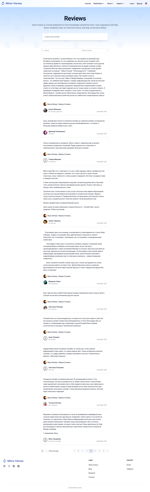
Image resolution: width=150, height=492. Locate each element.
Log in (132, 3)
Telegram (130, 469)
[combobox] (95, 50)
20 (78, 451)
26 (103, 451)
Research (92, 473)
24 (95, 451)
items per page (53, 451)
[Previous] (74, 451)
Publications (97, 3)
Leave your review (52, 37)
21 (82, 451)
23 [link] (91, 451)
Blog (90, 469)
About (109, 3)
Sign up (139, 3)
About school (93, 465)
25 (99, 451)
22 (87, 451)
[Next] (107, 451)
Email (129, 465)
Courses (88, 3)
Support (119, 3)
